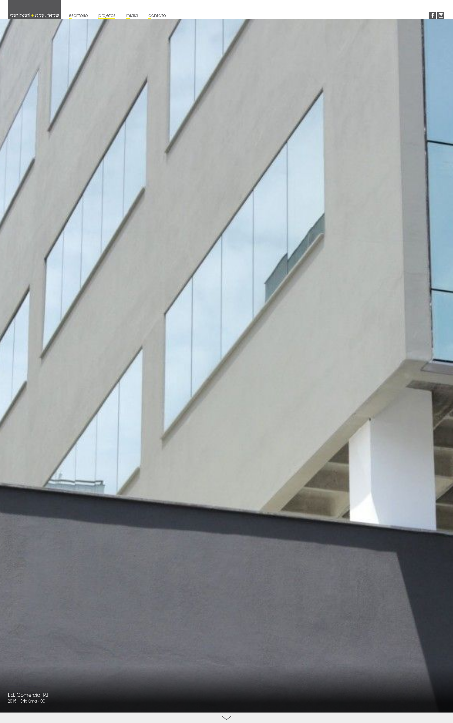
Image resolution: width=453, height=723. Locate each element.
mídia (132, 15)
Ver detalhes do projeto (226, 366)
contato (157, 15)
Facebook (432, 15)
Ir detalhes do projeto (226, 718)
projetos (106, 15)
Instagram (440, 15)
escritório (78, 15)
